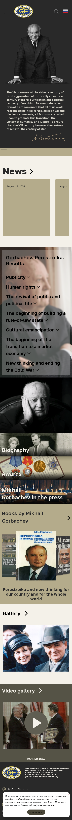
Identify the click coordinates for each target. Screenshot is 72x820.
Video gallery (19, 691)
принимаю (36, 812)
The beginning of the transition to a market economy (29, 346)
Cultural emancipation (31, 329)
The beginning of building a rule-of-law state (36, 317)
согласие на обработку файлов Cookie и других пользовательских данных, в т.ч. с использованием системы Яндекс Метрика (35, 799)
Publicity (16, 277)
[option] (26, 207)
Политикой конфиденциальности (38, 805)
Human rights (21, 287)
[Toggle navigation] (7, 11)
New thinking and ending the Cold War (33, 366)
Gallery (12, 613)
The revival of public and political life (33, 300)
